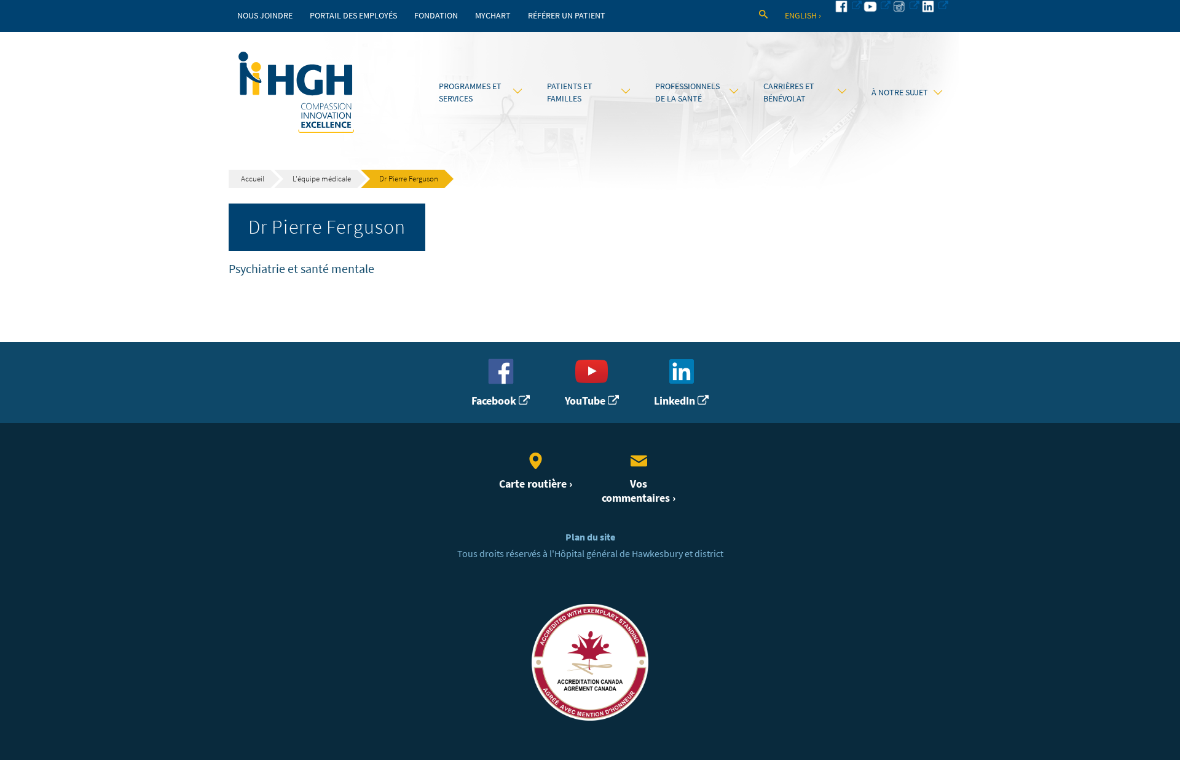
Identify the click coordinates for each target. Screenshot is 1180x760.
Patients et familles (569, 92)
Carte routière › (535, 484)
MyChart (493, 16)
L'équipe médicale (322, 178)
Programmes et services (470, 92)
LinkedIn (676, 401)
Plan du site (590, 537)
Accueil (252, 178)
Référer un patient (566, 16)
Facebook (495, 401)
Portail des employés (353, 16)
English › (803, 16)
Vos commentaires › (638, 491)
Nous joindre (265, 16)
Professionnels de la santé (687, 92)
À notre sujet (899, 92)
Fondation (436, 16)
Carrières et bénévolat (788, 92)
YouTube (586, 401)
